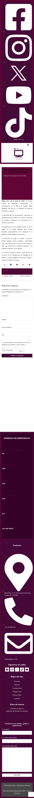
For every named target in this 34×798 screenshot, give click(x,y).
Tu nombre (5, 729)
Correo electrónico (7, 327)
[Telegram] (29, 264)
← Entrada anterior (7, 276)
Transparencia (17, 688)
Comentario (5, 295)
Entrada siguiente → (26, 276)
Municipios (11, 270)
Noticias (17, 685)
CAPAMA (6, 480)
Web (3, 335)
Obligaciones (17, 691)
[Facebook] (11, 264)
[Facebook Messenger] (17, 264)
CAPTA (5, 525)
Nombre (4, 319)
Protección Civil (8, 495)
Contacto (17, 698)
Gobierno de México (17, 708)
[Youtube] (27, 670)
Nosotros (17, 681)
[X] (23, 264)
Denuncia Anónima (9, 465)
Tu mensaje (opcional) (9, 746)
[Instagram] (12, 670)
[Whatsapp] (5, 264)
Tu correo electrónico (9, 737)
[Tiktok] (22, 670)
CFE (4, 510)
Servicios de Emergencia (11, 450)
